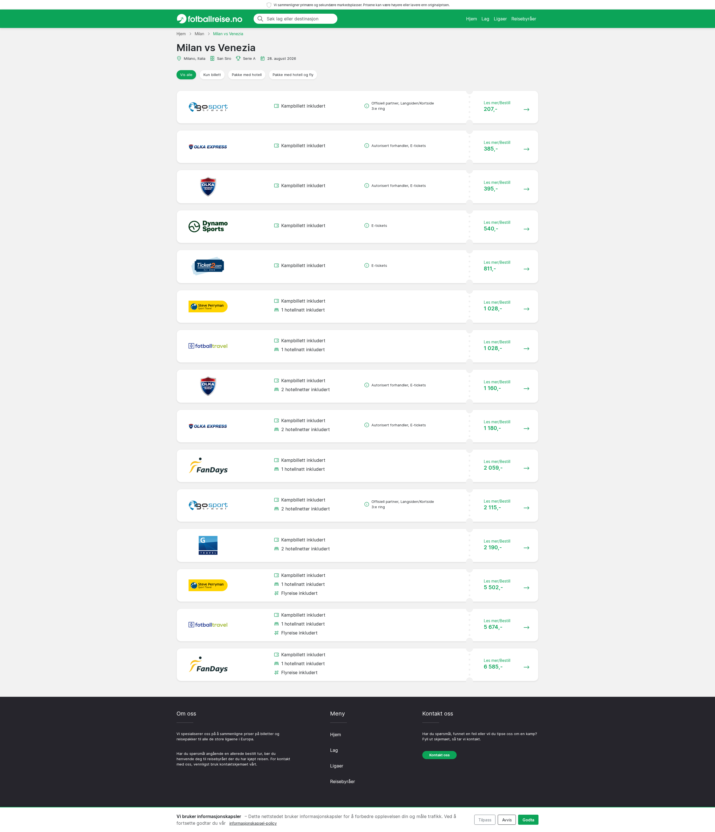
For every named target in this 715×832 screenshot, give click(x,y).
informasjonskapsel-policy (253, 823)
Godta (528, 819)
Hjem (471, 19)
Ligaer (500, 19)
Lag (485, 19)
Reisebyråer (523, 19)
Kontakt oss (439, 755)
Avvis (507, 819)
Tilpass (484, 819)
